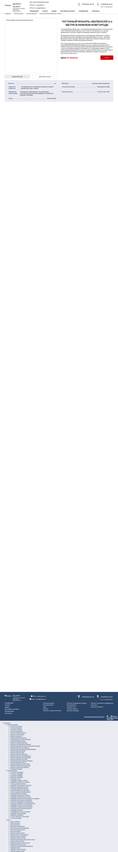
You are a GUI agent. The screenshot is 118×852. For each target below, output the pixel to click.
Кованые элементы (97, 707)
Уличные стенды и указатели (52, 710)
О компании (83, 11)
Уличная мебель (48, 705)
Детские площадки (73, 710)
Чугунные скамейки (16, 774)
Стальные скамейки (16, 772)
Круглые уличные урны (17, 829)
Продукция (34, 11)
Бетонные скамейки (16, 777)
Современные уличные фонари (20, 739)
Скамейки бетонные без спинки (20, 811)
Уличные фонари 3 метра (18, 733)
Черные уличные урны (17, 833)
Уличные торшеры (16, 729)
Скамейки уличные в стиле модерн (21, 805)
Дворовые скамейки (16, 815)
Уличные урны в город (17, 851)
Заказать (107, 57)
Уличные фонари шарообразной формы (23, 749)
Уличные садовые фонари (18, 742)
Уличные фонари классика (18, 754)
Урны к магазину (15, 831)
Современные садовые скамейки (21, 800)
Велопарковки (71, 705)
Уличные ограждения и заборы (77, 703)
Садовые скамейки (16, 775)
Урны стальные (15, 821)
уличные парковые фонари (94, 45)
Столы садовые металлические (20, 792)
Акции (54, 11)
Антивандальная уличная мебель (21, 808)
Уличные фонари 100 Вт (17, 751)
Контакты (95, 11)
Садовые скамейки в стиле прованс (21, 802)
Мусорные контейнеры (17, 826)
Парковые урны (15, 848)
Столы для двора (15, 818)
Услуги (45, 11)
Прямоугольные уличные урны (20, 843)
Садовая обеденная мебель (19, 788)
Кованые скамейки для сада (19, 787)
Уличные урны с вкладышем (19, 834)
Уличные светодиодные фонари (20, 744)
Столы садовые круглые (18, 784)
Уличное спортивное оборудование (102, 703)
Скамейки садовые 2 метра (19, 780)
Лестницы (94, 705)
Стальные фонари (16, 726)
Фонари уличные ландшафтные (20, 765)
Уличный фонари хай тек (18, 762)
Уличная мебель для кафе (18, 793)
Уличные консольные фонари (19, 747)
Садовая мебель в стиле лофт (19, 790)
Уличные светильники (17, 734)
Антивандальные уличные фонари (21, 761)
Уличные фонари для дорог (19, 759)
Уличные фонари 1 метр (17, 741)
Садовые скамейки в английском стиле (22, 803)
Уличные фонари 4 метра (18, 738)
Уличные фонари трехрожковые (20, 757)
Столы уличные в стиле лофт (19, 816)
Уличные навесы (72, 709)
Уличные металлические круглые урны (22, 839)
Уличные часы (71, 707)
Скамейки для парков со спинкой (20, 785)
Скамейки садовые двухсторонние (21, 807)
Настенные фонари (16, 731)
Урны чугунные (15, 823)
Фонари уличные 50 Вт (17, 752)
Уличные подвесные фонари (19, 767)
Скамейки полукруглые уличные (20, 797)
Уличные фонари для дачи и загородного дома (25, 746)
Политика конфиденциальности (94, 717)
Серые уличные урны (17, 841)
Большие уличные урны (18, 838)
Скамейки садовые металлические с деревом (24, 798)
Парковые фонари (16, 769)
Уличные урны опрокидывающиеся (21, 846)
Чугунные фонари (16, 728)
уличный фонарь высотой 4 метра (75, 43)
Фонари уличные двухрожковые (20, 756)
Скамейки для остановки (18, 813)
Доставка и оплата (67, 11)
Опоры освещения (16, 736)
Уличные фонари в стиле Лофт (20, 764)
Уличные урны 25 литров (18, 849)
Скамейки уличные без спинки (20, 795)
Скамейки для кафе (16, 810)
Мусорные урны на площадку (19, 828)
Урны (44, 707)
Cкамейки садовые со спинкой (19, 782)
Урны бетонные (15, 825)
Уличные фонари (48, 703)
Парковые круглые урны (18, 844)
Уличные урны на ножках (18, 836)
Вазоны (45, 709)
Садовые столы (15, 779)
